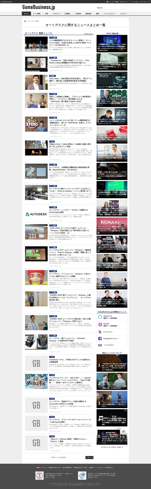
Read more (88, 34)
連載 (97, 13)
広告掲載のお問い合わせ (54, 467)
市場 (46, 13)
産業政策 (88, 13)
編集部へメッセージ (42, 467)
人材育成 (78, 13)
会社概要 (91, 467)
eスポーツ (123, 13)
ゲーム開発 (36, 13)
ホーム (26, 13)
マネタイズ (56, 13)
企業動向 (67, 13)
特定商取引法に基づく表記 (80, 467)
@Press (111, 467)
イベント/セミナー (110, 13)
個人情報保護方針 (67, 467)
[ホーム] (25, 21)
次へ (89, 457)
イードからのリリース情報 (102, 467)
